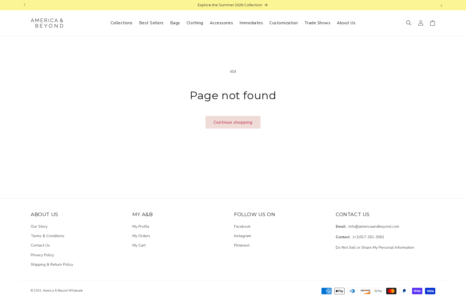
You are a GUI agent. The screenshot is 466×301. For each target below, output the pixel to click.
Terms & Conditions (47, 235)
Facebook (242, 226)
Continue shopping (233, 122)
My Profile (140, 226)
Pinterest (241, 245)
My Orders (141, 235)
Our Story (39, 226)
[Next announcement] (441, 5)
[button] (409, 23)
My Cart (139, 245)
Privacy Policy (42, 255)
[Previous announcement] (24, 5)
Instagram (242, 235)
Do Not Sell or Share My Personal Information (375, 247)
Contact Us (40, 245)
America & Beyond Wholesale (63, 291)
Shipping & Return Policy (52, 264)
